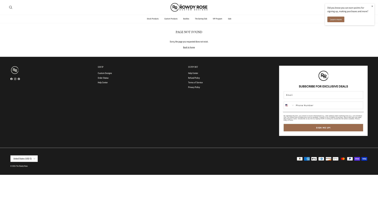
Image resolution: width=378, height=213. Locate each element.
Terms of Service (195, 82)
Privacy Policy (194, 87)
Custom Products (170, 19)
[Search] (10, 7)
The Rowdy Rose (22, 166)
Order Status (103, 78)
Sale (229, 19)
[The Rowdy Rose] (189, 7)
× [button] (372, 6)
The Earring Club (201, 19)
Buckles (186, 19)
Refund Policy (194, 78)
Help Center (103, 82)
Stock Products (153, 19)
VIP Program (217, 19)
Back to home (189, 47)
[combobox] (289, 105)
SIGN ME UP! (323, 127)
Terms (291, 120)
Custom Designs (105, 73)
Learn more (336, 19)
